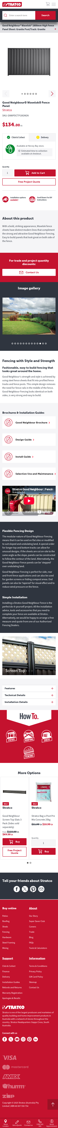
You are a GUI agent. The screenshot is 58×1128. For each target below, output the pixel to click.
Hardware (6, 937)
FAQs (31, 942)
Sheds (5, 926)
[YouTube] (17, 1039)
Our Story (33, 916)
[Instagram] (23, 1039)
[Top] (52, 1104)
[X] (25, 889)
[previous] (5, 93)
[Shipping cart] (48, 4)
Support (7, 958)
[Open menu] (54, 4)
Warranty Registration (12, 992)
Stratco (7, 110)
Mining (5, 948)
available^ (14, 200)
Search (45, 15)
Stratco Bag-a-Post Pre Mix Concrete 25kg (43, 817)
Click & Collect (8, 966)
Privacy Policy (35, 971)
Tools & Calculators (38, 948)
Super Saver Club (37, 921)
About (33, 908)
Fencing (5, 931)
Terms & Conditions (38, 966)
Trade (31, 931)
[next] (52, 93)
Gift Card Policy (36, 976)
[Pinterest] (33, 889)
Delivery (6, 976)
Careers (32, 926)
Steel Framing (8, 942)
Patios (5, 916)
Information (37, 958)
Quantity (5, 167)
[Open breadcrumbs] (29, 29)
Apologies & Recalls (11, 998)
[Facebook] (17, 889)
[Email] (41, 889)
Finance (5, 971)
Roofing (5, 921)
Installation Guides (11, 982)
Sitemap (33, 982)
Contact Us (34, 987)
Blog (31, 937)
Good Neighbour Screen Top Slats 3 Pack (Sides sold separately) (11, 821)
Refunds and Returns (12, 987)
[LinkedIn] (35, 1039)
